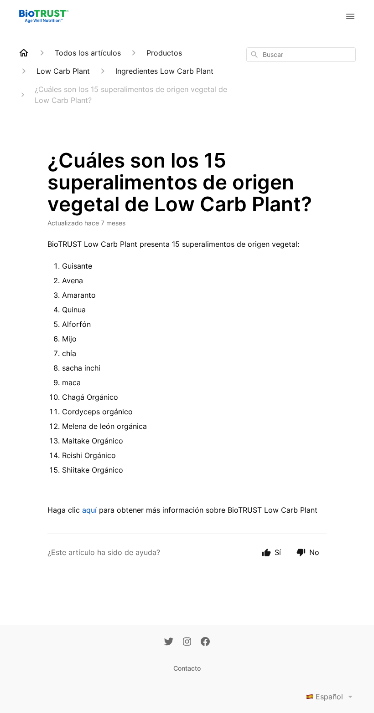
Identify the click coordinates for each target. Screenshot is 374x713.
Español (329, 696)
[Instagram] (187, 642)
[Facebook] (205, 642)
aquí (90, 509)
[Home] (23, 52)
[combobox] (301, 54)
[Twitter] (168, 642)
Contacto (187, 668)
